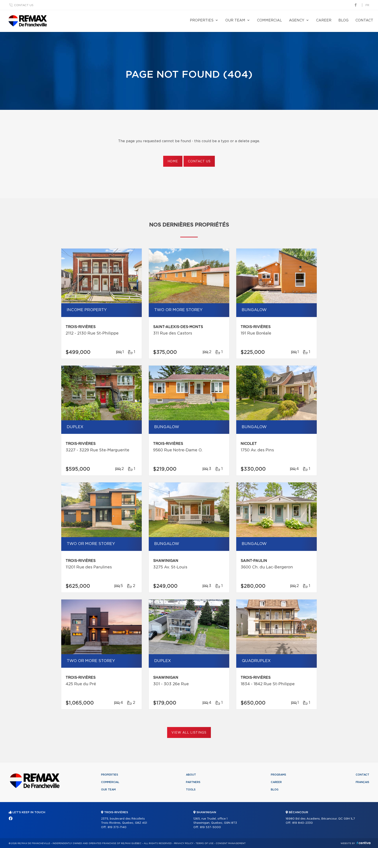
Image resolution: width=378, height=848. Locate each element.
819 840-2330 (302, 823)
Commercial (269, 20)
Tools (191, 789)
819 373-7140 (117, 827)
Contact (364, 20)
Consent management (231, 843)
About (191, 774)
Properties (202, 20)
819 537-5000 (210, 827)
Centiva (364, 842)
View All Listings (189, 732)
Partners (193, 782)
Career (323, 20)
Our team (235, 20)
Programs (278, 774)
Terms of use (205, 843)
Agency (296, 20)
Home (173, 161)
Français (362, 782)
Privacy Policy (183, 843)
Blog (343, 20)
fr (367, 5)
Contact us (23, 5)
